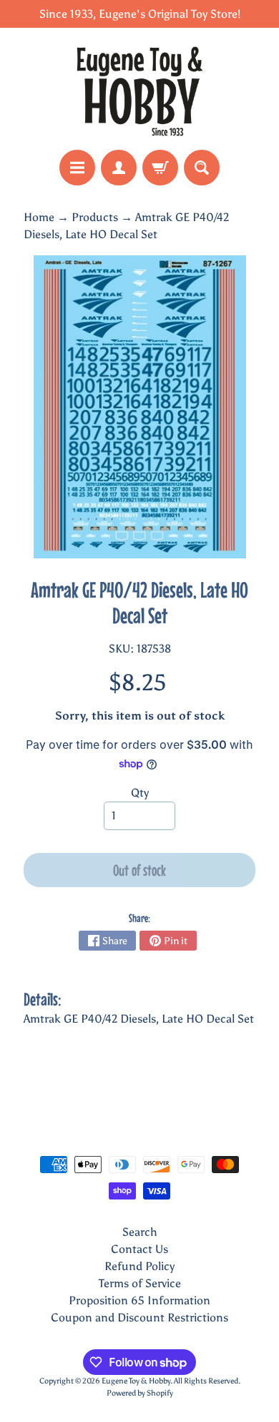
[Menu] (77, 167)
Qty (140, 792)
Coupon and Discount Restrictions (139, 1317)
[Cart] (160, 167)
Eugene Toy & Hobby (136, 1381)
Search (139, 1232)
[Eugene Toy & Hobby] (139, 88)
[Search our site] (202, 167)
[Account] (119, 167)
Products (95, 217)
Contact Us (139, 1249)
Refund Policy (139, 1266)
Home (39, 217)
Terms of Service (140, 1283)
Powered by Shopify (140, 1393)
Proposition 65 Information (139, 1300)
